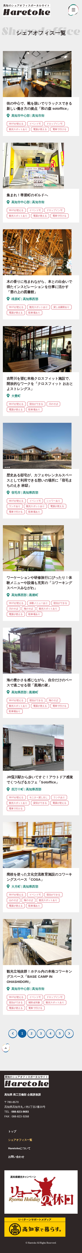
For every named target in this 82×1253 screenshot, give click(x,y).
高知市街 (38, 115)
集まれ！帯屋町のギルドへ (27, 195)
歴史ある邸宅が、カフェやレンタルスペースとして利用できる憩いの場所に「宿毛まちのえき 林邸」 (39, 480)
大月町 (16, 886)
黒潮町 (33, 595)
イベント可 (35, 123)
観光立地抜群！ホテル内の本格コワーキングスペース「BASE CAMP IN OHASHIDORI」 (39, 976)
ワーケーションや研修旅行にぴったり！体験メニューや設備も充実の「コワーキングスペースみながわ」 (39, 583)
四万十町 (17, 789)
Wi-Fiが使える (16, 123)
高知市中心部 (20, 115)
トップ (12, 1131)
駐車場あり (34, 312)
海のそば (28, 608)
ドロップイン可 (55, 123)
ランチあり (14, 506)
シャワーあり (53, 501)
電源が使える (40, 129)
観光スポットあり (18, 129)
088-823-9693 (20, 1111)
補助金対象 (34, 1002)
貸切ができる (40, 803)
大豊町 (16, 395)
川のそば (53, 404)
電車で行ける (59, 129)
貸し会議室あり (61, 307)
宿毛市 (16, 492)
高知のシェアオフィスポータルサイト (26, 1077)
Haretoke (26, 12)
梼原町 (16, 299)
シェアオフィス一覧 (20, 1139)
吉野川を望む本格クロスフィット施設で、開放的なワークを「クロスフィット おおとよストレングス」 (40, 384)
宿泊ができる (36, 404)
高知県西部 (30, 299)
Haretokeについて (19, 1148)
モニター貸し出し (38, 797)
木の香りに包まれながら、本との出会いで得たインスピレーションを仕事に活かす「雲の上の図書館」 (39, 287)
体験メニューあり (38, 603)
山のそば (13, 900)
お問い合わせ (16, 1156)
